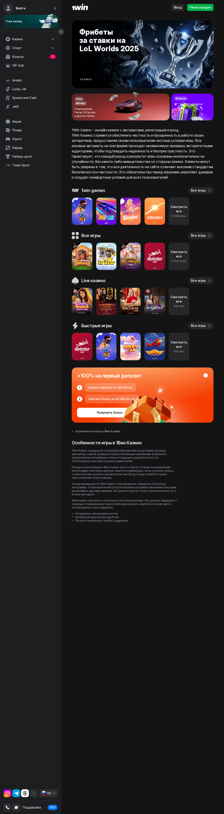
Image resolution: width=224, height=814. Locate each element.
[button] (80, 79)
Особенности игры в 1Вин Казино (97, 431)
